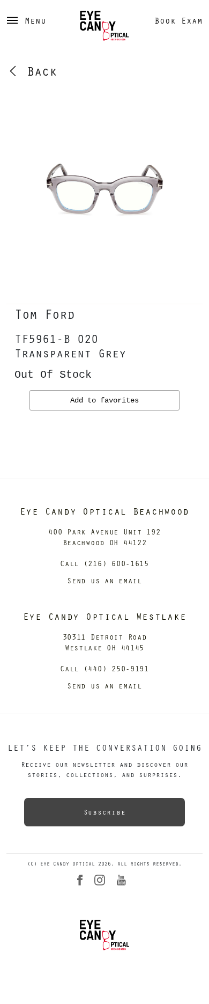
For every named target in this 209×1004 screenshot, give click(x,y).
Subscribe (104, 812)
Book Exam (178, 20)
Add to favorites (104, 400)
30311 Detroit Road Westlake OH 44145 (105, 642)
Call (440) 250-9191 (104, 668)
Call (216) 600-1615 (104, 563)
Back (38, 70)
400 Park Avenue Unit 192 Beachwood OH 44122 (104, 536)
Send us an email (104, 580)
